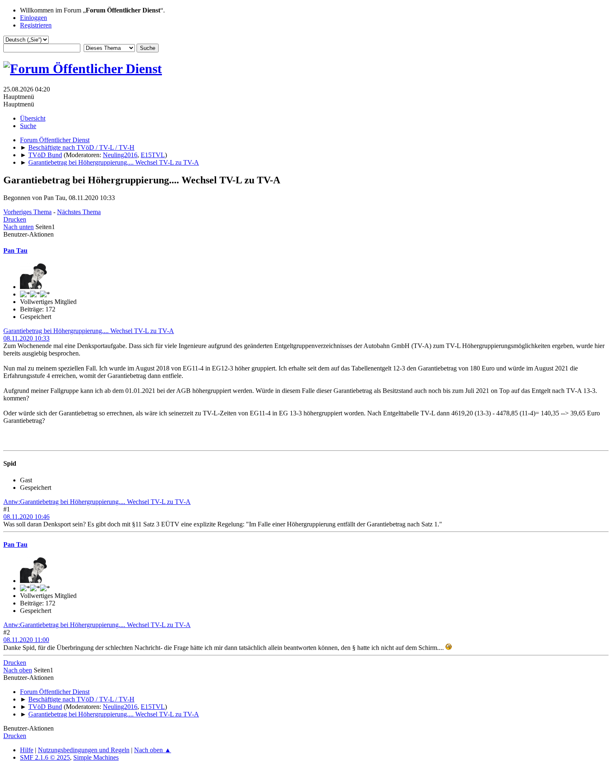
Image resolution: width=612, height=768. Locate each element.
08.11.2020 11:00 (26, 639)
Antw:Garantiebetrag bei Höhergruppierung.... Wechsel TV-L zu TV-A (97, 501)
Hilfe (26, 749)
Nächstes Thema (79, 211)
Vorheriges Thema (27, 211)
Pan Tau (15, 250)
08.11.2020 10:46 (26, 516)
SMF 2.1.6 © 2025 (45, 757)
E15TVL (153, 154)
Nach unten (18, 226)
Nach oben (17, 670)
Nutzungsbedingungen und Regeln (83, 749)
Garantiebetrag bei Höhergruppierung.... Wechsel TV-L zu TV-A (88, 330)
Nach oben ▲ (152, 749)
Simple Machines (96, 757)
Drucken (14, 219)
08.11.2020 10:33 (26, 338)
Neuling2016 (120, 154)
